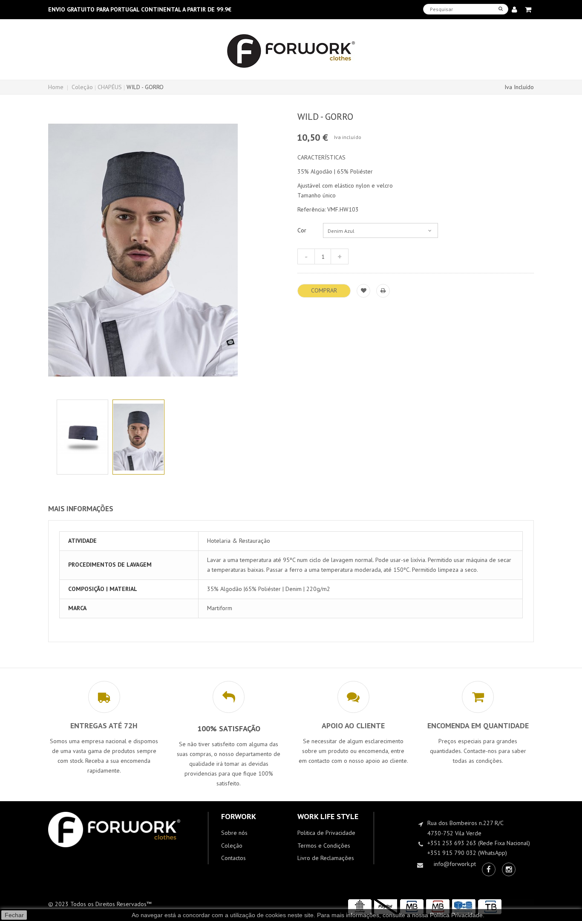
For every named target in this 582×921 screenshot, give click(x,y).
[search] (500, 9)
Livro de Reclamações (325, 858)
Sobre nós (234, 833)
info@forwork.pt (455, 864)
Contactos (233, 858)
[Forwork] (291, 51)
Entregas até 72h (104, 725)
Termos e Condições (323, 845)
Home (55, 87)
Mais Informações (80, 508)
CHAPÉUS (110, 87)
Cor (302, 230)
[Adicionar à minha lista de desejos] (363, 291)
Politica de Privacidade (326, 833)
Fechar (14, 915)
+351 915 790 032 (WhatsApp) (467, 853)
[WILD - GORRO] (82, 437)
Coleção (82, 87)
